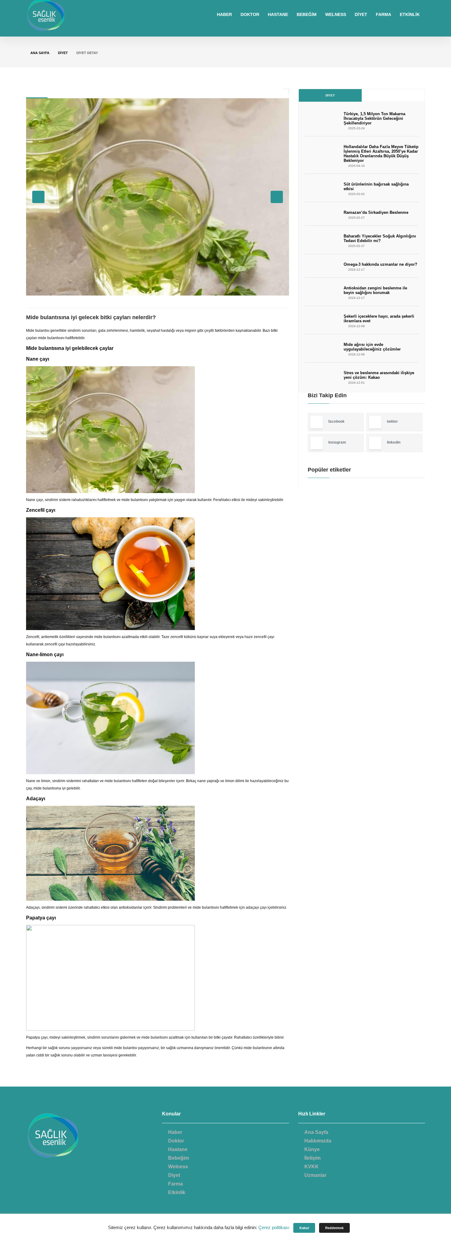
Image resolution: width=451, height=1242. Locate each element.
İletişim (312, 1158)
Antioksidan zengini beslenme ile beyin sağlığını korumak (375, 290)
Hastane (177, 1149)
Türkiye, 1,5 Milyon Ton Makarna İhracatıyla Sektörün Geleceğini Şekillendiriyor (374, 118)
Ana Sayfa (39, 53)
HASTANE (278, 14)
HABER (224, 14)
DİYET (361, 14)
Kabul (304, 1228)
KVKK (311, 1166)
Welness (178, 1166)
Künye (312, 1149)
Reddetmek (334, 1228)
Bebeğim (178, 1158)
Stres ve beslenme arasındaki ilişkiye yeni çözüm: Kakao (379, 375)
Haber (175, 1132)
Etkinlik (176, 1192)
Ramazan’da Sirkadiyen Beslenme (376, 212)
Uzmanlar (315, 1175)
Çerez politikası (273, 1227)
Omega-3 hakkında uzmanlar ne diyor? (380, 264)
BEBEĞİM (307, 14)
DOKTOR (250, 14)
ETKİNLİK (410, 14)
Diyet (330, 95)
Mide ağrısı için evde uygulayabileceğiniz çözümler (372, 346)
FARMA (383, 14)
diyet (63, 53)
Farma (175, 1183)
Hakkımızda (317, 1140)
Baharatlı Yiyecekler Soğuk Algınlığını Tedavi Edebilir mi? (380, 238)
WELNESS (335, 14)
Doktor (176, 1140)
